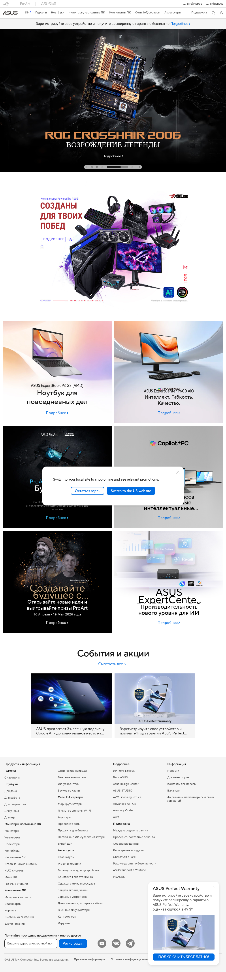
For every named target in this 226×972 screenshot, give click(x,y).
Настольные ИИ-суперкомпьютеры (81, 837)
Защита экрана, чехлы (73, 890)
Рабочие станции (16, 884)
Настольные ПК (15, 857)
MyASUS (119, 877)
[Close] (213, 887)
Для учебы (11, 811)
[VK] (116, 943)
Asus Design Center (126, 784)
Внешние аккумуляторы (74, 910)
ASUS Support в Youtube (129, 870)
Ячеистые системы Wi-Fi (74, 810)
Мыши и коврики (69, 864)
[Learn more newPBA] (113, 317)
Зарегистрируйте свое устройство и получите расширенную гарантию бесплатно (112, 24)
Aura (116, 817)
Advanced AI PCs (124, 804)
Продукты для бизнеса (73, 830)
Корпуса (10, 910)
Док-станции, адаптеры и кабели (80, 903)
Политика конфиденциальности (132, 959)
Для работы (12, 797)
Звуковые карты (69, 790)
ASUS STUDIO (122, 790)
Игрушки (64, 923)
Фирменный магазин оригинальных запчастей (191, 799)
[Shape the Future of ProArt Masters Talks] (57, 582)
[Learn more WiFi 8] (113, 171)
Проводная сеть (68, 824)
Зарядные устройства (72, 897)
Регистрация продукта (128, 850)
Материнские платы (18, 897)
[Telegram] (130, 943)
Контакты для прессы (181, 784)
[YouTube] (102, 943)
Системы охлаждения (19, 917)
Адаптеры (64, 817)
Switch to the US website (131, 491)
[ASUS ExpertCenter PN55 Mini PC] (168, 582)
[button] (192, 3)
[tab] (86, 167)
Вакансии (174, 790)
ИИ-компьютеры (124, 771)
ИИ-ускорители (68, 784)
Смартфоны (12, 777)
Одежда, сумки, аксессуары (77, 883)
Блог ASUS (120, 777)
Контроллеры (67, 916)
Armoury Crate (123, 810)
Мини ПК (10, 877)
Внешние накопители (72, 777)
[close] (178, 472)
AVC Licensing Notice (127, 797)
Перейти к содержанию (5, 13)
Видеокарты (12, 904)
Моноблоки (12, 851)
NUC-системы (14, 870)
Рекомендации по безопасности (134, 863)
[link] (10, 13)
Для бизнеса (214, 4)
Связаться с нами (124, 857)
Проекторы (12, 844)
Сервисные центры (126, 844)
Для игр (9, 817)
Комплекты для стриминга (75, 877)
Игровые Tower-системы (21, 864)
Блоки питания (14, 924)
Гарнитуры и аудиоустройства (78, 870)
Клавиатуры (66, 857)
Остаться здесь (87, 491)
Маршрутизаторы (70, 804)
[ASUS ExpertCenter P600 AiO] (168, 372)
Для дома (10, 791)
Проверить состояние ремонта (134, 837)
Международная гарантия (130, 830)
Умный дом (65, 844)
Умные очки (12, 837)
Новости (173, 771)
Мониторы (11, 831)
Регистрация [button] (73, 943)
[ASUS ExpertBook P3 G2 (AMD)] (57, 372)
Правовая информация (89, 959)
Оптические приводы (72, 771)
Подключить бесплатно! (183, 957)
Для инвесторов (178, 777)
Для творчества (15, 804)
